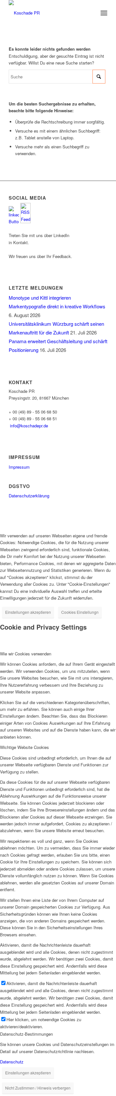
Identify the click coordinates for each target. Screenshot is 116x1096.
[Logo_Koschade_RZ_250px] (48, 13)
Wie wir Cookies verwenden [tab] (25, 654)
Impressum (19, 467)
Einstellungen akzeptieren (28, 612)
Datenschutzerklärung (29, 496)
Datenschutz (12, 1062)
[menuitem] (104, 13)
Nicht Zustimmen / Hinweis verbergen (38, 1088)
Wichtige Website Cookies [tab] (24, 747)
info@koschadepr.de (29, 426)
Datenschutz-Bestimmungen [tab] (26, 1034)
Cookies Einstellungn (80, 612)
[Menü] (104, 13)
